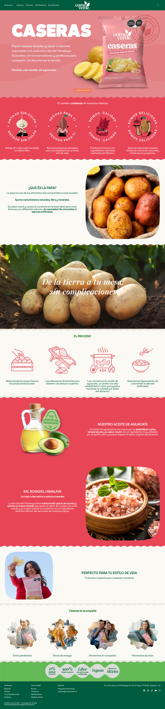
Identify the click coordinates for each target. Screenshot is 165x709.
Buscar (34, 689)
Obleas (7, 691)
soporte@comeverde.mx (67, 691)
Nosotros (20, 5)
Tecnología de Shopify (29, 703)
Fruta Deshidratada (11, 694)
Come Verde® (15, 703)
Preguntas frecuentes (66, 689)
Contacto (29, 5)
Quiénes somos (37, 697)
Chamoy (7, 697)
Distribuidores (40, 5)
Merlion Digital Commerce (24, 705)
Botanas (7, 689)
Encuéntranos (53, 5)
